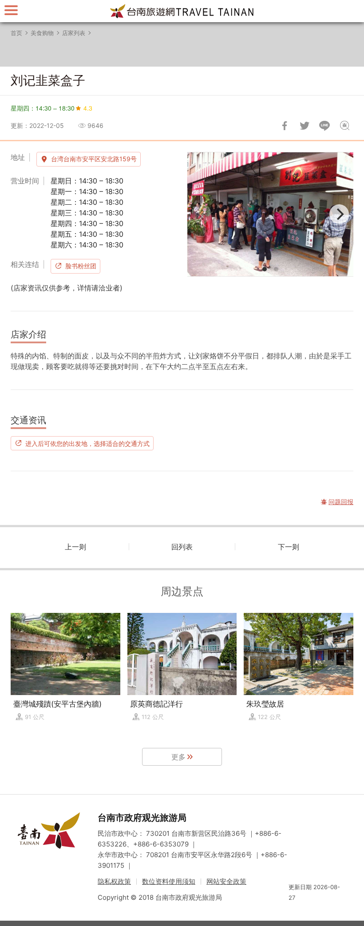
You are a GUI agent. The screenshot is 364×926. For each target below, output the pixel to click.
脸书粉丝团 (80, 266)
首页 (16, 32)
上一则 (75, 546)
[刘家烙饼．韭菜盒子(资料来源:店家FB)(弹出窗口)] (270, 214)
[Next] (339, 214)
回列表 (182, 546)
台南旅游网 (182, 11)
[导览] (11, 10)
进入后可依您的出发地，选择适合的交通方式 (87, 443)
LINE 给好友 (324, 126)
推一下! (304, 126)
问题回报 (344, 126)
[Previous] (201, 214)
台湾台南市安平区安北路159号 (94, 159)
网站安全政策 (226, 881)
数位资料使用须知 (168, 881)
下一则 (288, 546)
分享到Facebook (284, 126)
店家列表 (73, 32)
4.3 (87, 107)
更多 (178, 756)
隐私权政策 (114, 881)
